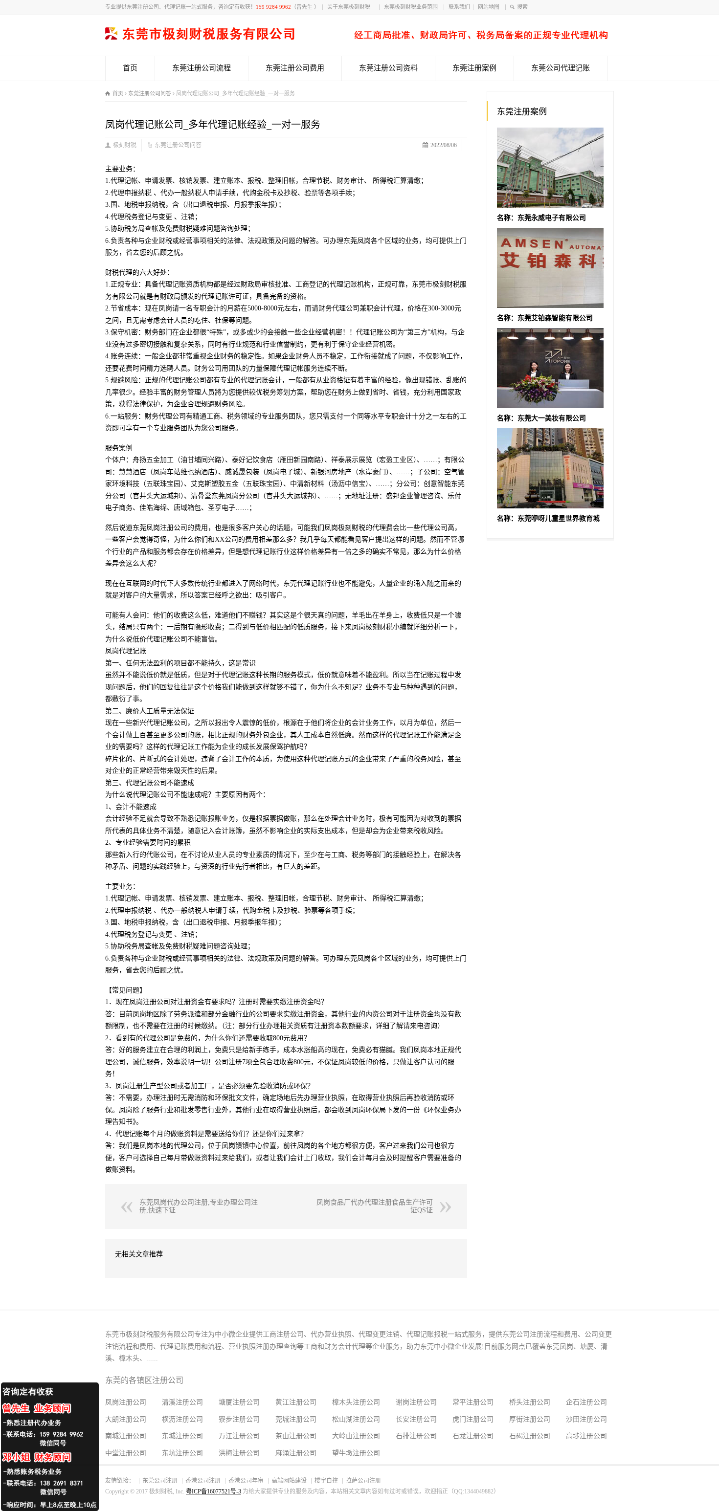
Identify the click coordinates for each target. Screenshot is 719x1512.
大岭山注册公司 (356, 1436)
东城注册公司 (182, 1436)
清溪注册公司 (182, 1402)
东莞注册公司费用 (295, 68)
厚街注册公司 (529, 1419)
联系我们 (459, 7)
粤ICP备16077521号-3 (213, 1491)
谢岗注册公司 (416, 1402)
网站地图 (490, 7)
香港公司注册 (203, 1480)
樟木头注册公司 (356, 1402)
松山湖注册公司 (356, 1419)
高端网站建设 (289, 1480)
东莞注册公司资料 (388, 68)
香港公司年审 (246, 1480)
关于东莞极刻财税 (351, 7)
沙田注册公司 (586, 1419)
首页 (130, 68)
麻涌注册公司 (295, 1453)
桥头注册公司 (529, 1402)
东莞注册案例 (474, 68)
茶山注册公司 (295, 1436)
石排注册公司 (416, 1436)
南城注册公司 (125, 1436)
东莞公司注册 (160, 1480)
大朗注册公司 (125, 1419)
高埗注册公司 (586, 1436)
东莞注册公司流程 (201, 68)
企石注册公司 (586, 1402)
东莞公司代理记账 (560, 68)
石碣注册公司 (529, 1436)
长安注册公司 (416, 1419)
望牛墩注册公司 (356, 1453)
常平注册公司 (473, 1402)
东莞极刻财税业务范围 (412, 7)
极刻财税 (124, 145)
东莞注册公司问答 (178, 145)
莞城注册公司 (295, 1419)
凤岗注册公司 (125, 1402)
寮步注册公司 (239, 1419)
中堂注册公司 (125, 1453)
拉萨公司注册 (363, 1480)
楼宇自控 (326, 1480)
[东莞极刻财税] (356, 37)
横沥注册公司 (182, 1419)
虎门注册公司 (473, 1419)
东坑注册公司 (182, 1453)
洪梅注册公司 (239, 1453)
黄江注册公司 (295, 1402)
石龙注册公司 (473, 1436)
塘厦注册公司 (239, 1402)
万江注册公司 (239, 1436)
